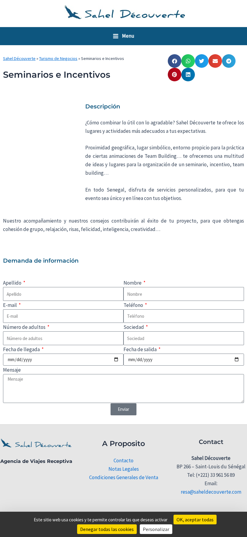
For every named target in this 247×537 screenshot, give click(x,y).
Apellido (12, 282)
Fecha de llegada (22, 349)
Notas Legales (123, 469)
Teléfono (134, 305)
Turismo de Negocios (58, 58)
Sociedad (134, 327)
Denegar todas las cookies (107, 529)
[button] (174, 61)
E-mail (10, 305)
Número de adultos (24, 327)
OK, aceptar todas (195, 520)
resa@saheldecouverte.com (211, 492)
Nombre (133, 282)
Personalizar (156, 529)
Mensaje (12, 370)
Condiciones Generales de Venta (123, 477)
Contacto (123, 460)
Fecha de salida (141, 349)
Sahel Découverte (19, 58)
